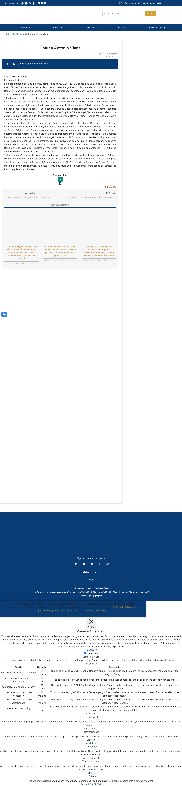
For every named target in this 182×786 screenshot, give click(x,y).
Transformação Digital (158, 27)
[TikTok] (107, 563)
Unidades (90, 27)
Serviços (121, 27)
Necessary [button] (91, 649)
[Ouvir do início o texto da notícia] (14, 64)
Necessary (92, 653)
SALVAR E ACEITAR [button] (91, 784)
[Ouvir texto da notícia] (7, 64)
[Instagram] (77, 563)
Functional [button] (91, 713)
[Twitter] (92, 563)
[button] (22, 3)
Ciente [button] (71, 614)
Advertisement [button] (91, 758)
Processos (58, 27)
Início (7, 34)
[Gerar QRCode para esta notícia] (106, 186)
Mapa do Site (93, 572)
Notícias (17, 34)
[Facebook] (100, 563)
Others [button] (91, 772)
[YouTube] (84, 563)
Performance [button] (91, 728)
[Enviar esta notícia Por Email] (114, 186)
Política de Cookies (96, 610)
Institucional (24, 27)
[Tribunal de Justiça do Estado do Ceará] (25, 13)
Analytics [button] (91, 743)
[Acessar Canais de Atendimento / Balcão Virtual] (174, 775)
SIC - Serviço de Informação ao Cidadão (121, 3)
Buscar (151, 13)
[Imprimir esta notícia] (110, 186)
